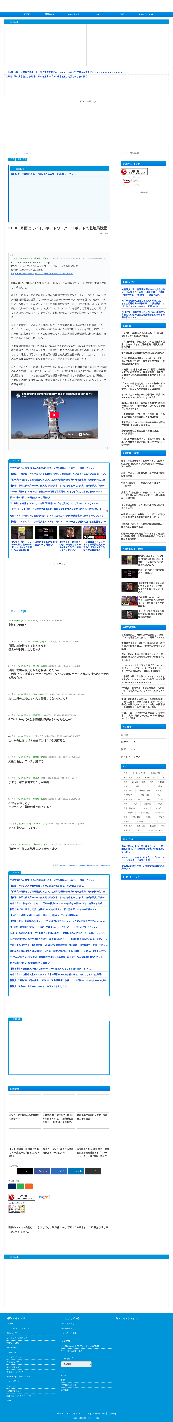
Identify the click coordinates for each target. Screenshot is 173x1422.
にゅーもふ (11, 1386)
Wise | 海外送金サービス (71, 1351)
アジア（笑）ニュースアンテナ (19, 1328)
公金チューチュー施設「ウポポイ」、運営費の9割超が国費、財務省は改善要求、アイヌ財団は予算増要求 (143, 536)
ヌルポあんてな (67, 1323)
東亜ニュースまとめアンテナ (18, 1396)
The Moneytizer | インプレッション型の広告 (80, 1346)
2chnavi (9, 1323)
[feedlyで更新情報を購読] (20, 1186)
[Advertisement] (86, 123)
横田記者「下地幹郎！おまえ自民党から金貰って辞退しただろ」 (42, 174)
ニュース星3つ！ (13, 1381)
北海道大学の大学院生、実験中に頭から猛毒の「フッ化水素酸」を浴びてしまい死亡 (46, 76)
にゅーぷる (11, 1352)
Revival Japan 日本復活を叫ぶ (19, 1376)
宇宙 (12, 159)
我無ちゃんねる (13, 1343)
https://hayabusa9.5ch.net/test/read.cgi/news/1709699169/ (85, 865)
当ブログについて (68, 1385)
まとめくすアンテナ (15, 1372)
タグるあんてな (67, 1328)
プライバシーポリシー (95, 1414)
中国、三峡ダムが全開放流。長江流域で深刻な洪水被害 (142, 474)
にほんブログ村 (16, 1202)
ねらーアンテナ (13, 1367)
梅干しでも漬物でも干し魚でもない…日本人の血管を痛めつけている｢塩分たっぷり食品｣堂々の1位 (142, 464)
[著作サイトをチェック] (12, 1186)
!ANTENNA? (11, 1348)
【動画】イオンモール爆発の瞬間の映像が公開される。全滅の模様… (142, 525)
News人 (9, 1400)
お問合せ (65, 1390)
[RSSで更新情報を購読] (29, 1186)
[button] (93, 1171)
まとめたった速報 (68, 1333)
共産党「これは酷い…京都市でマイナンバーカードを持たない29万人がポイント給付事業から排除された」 (143, 495)
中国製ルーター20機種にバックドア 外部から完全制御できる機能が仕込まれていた (143, 515)
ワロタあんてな (13, 1362)
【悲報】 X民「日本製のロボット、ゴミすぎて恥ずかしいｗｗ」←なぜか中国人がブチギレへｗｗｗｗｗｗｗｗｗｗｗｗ (63, 72)
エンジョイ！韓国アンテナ (17, 1338)
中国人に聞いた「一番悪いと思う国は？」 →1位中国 (142, 484)
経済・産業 (22, 159)
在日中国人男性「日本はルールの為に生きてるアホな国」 (142, 506)
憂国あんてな (12, 1333)
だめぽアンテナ (13, 1391)
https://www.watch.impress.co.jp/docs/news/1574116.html (42, 273)
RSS (63, 1380)
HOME (64, 1375)
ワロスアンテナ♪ (13, 1357)
